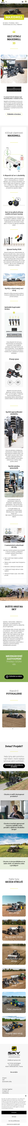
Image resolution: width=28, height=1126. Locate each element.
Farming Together (7, 1089)
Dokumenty (5, 1093)
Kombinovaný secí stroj (9, 24)
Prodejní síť (5, 1091)
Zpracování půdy (7, 1081)
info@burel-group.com (14, 1060)
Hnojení (4, 1078)
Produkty (11, 23)
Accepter (14, 1112)
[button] (26, 1096)
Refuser (14, 1116)
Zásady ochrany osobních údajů (13, 1124)
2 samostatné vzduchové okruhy (14, 546)
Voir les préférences (14, 1121)
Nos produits (14, 1072)
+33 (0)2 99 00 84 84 (14, 1057)
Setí (17, 23)
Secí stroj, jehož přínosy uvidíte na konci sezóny (14, 213)
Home (6, 23)
